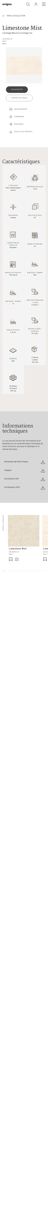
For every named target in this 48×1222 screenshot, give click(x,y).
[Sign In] (36, 4)
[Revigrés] (7, 4)
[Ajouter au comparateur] (17, 560)
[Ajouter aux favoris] (11, 560)
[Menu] (44, 4)
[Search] (28, 4)
